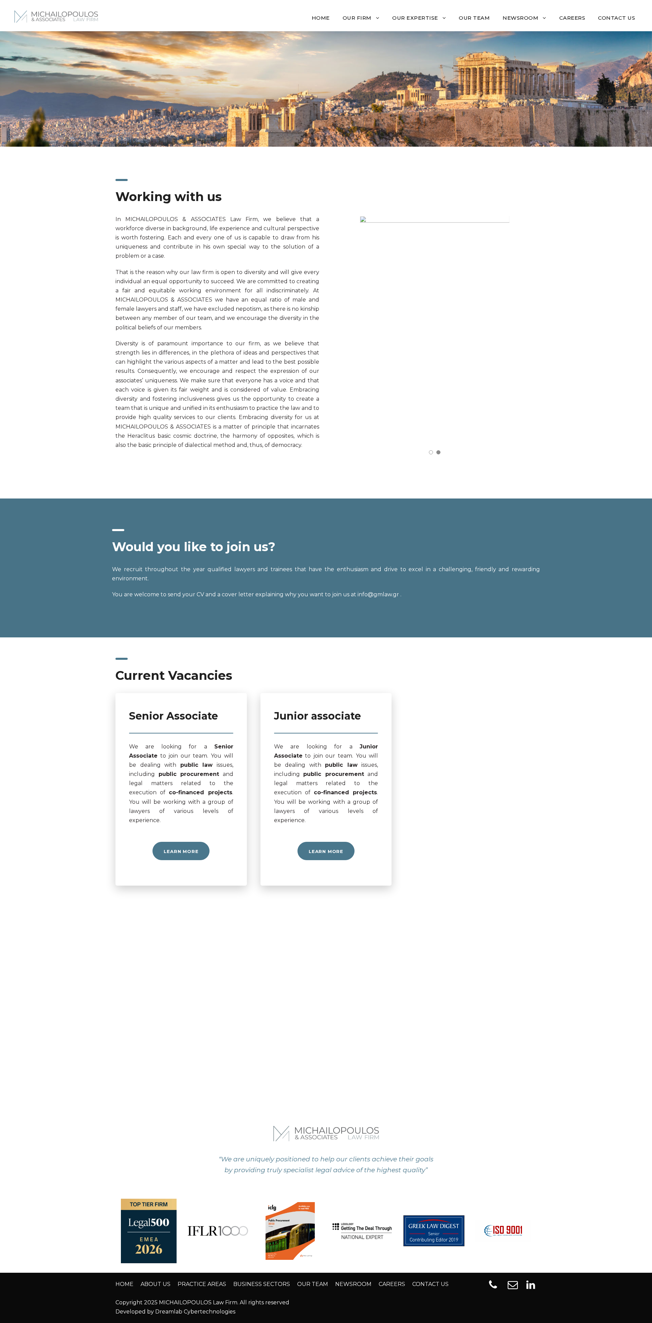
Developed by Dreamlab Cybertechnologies (175, 1311)
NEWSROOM (520, 18)
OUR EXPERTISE (415, 18)
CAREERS (572, 18)
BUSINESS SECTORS (261, 1284)
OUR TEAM (474, 18)
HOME (321, 18)
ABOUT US (155, 1284)
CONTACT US (616, 18)
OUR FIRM (357, 18)
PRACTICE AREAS (202, 1284)
